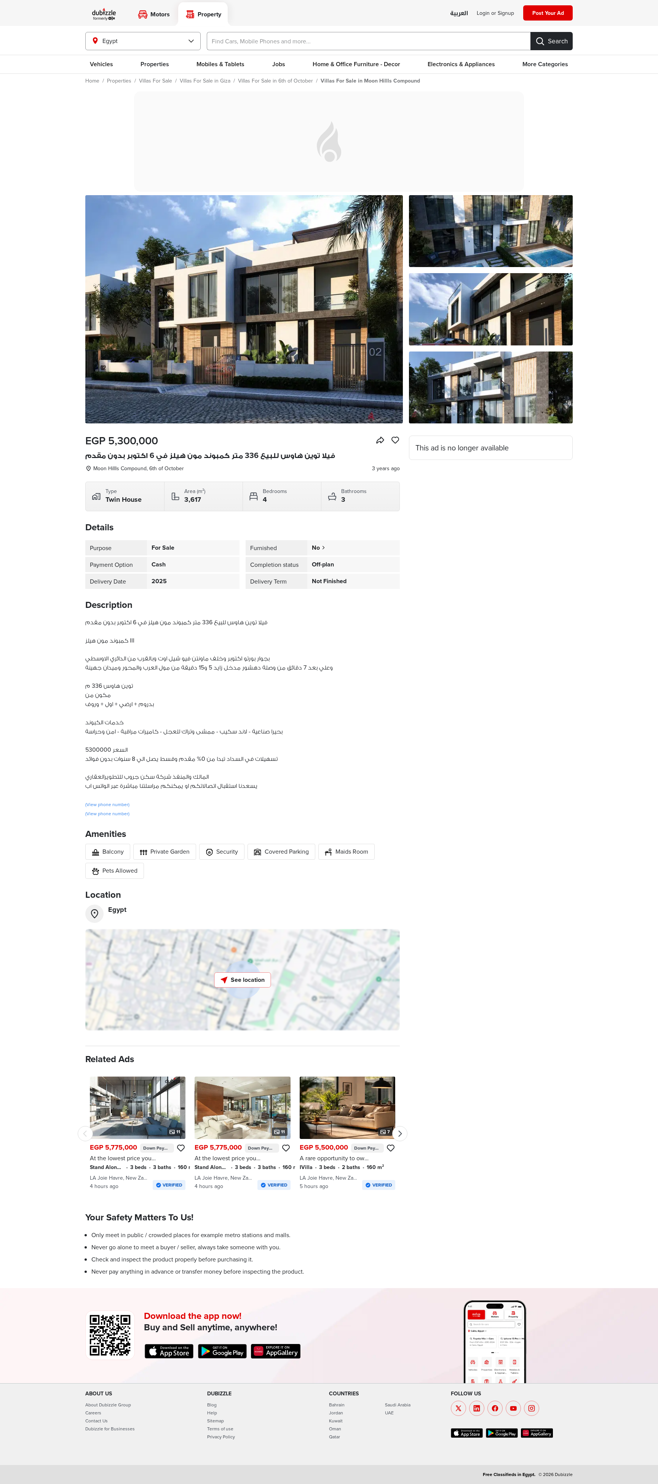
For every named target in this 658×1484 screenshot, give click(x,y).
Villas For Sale (155, 80)
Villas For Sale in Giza (205, 80)
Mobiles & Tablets (220, 64)
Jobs (278, 64)
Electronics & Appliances (461, 64)
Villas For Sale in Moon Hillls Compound (370, 80)
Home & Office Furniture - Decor (356, 64)
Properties (119, 80)
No (316, 547)
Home (92, 80)
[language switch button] (459, 13)
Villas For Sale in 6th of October (275, 80)
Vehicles (101, 64)
